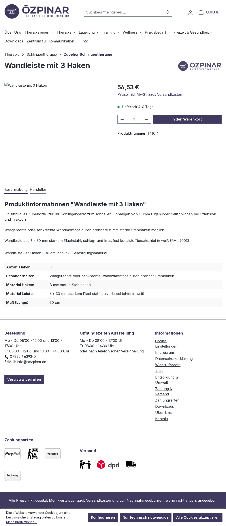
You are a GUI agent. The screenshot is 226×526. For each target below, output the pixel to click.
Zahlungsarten (167, 400)
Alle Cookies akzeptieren (198, 517)
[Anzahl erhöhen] (146, 119)
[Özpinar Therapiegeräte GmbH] (199, 67)
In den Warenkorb (187, 119)
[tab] (16, 190)
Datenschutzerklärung (174, 358)
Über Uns (163, 412)
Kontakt (161, 419)
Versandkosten (98, 500)
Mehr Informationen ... (21, 522)
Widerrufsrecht (168, 365)
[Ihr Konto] (190, 12)
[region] (56, 130)
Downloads (164, 406)
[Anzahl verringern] (122, 119)
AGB (159, 371)
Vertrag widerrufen (24, 379)
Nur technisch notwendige (145, 517)
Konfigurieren (103, 517)
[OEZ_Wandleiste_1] (56, 130)
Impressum (164, 352)
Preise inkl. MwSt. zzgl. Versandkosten (149, 94)
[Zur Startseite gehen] (37, 11)
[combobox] (123, 12)
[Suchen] (167, 12)
